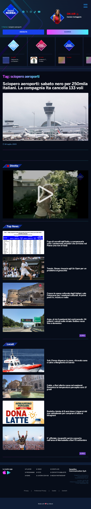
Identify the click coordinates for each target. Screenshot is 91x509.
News (28, 475)
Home (5, 27)
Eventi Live (55, 469)
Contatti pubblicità (58, 472)
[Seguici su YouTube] (39, 12)
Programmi (30, 472)
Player (28, 469)
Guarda (67, 32)
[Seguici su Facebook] (23, 12)
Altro (82, 335)
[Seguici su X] (27, 12)
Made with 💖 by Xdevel (45, 503)
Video (39, 469)
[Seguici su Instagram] (31, 12)
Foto (39, 472)
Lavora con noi (43, 475)
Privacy (26, 490)
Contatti (64, 490)
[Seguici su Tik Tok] (35, 12)
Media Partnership (58, 475)
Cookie (54, 490)
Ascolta (23, 32)
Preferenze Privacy (40, 490)
